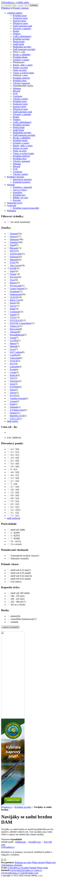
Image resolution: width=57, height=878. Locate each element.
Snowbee (14, 381)
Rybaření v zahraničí (22, 187)
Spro (12, 271)
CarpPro (14, 355)
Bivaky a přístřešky (22, 54)
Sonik (12, 314)
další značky (12, 421)
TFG (12, 378)
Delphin (13, 242)
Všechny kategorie (21, 83)
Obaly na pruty (20, 70)
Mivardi (16, 91)
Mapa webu (42, 867)
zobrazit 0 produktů (10, 627)
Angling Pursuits (17, 398)
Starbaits (14, 407)
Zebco (13, 392)
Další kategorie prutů (22, 26)
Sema (12, 389)
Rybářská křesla (20, 57)
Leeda (13, 337)
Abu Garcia (15, 265)
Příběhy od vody (20, 197)
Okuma (13, 233)
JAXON (14, 297)
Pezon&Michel (17, 335)
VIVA (13, 317)
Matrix (13, 343)
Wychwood (15, 285)
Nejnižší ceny (34, 842)
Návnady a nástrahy (22, 28)
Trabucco (14, 326)
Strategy (14, 413)
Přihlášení (5, 8)
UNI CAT (14, 418)
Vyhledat (33, 5)
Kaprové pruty (19, 21)
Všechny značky (20, 99)
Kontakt (25, 867)
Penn (12, 245)
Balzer (13, 283)
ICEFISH (14, 387)
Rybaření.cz (6, 807)
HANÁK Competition (20, 323)
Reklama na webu (23, 862)
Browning (14, 329)
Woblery (17, 34)
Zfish (12, 309)
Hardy (13, 303)
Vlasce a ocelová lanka (23, 73)
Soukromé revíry (15, 203)
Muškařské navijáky (22, 47)
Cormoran (17, 96)
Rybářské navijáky (21, 39)
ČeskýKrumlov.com (29, 873)
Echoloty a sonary (21, 60)
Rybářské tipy (19, 195)
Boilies (16, 31)
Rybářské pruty (20, 15)
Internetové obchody (22, 179)
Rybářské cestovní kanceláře (26, 208)
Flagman (14, 257)
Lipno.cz (38, 870)
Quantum (14, 291)
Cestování (11, 205)
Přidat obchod (38, 862)
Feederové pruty (20, 18)
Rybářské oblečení (21, 78)
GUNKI (14, 340)
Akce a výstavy (20, 190)
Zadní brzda (18, 44)
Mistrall (13, 346)
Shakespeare (15, 294)
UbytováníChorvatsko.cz (21, 870)
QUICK (14, 361)
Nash (12, 404)
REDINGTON (17, 416)
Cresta (13, 372)
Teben (13, 274)
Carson (13, 401)
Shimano (17, 88)
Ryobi (12, 369)
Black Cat (14, 300)
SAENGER (15, 254)
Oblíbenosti (20, 842)
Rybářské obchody (15, 177)
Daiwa (13, 236)
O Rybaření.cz (14, 867)
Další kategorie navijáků (24, 49)
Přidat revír (50, 862)
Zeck (12, 384)
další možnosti (13, 518)
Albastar (14, 332)
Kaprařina (17, 192)
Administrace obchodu (11, 865)
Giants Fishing (16, 288)
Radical (13, 375)
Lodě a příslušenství (22, 36)
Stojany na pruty (20, 67)
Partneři (33, 867)
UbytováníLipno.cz (10, 873)
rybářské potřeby (15, 13)
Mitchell (14, 259)
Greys (12, 306)
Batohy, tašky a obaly (23, 65)
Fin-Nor (13, 277)
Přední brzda (19, 41)
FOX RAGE (16, 320)
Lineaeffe (14, 366)
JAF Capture (16, 352)
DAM (12, 268)
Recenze (17, 200)
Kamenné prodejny (22, 182)
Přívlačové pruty (20, 23)
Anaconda (14, 358)
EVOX (13, 395)
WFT (12, 251)
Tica (12, 280)
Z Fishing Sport (17, 410)
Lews (12, 349)
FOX (15, 93)
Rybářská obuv (20, 80)
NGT (12, 363)
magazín (11, 184)
